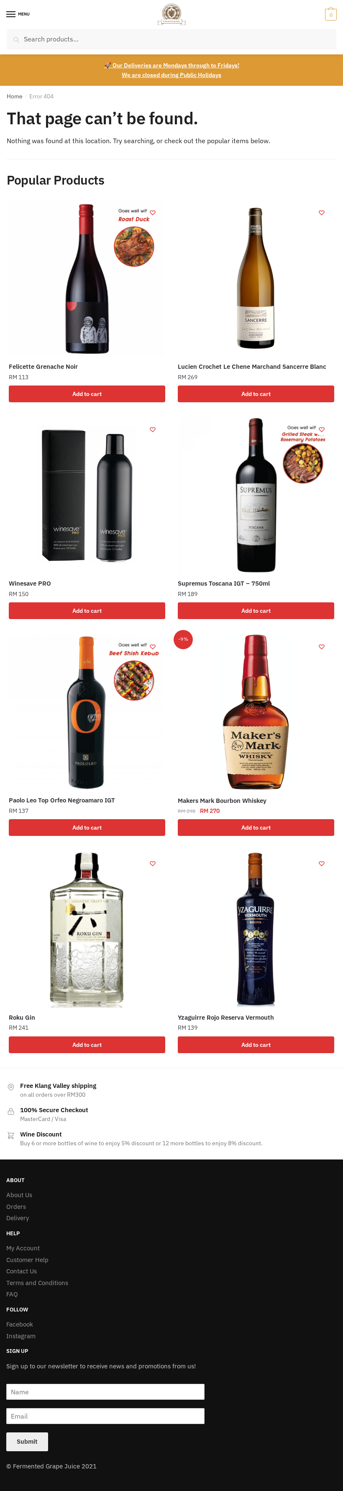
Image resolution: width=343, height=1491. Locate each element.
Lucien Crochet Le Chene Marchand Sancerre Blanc (252, 366)
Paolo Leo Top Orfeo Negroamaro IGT (62, 800)
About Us (19, 1195)
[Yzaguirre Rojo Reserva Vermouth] (256, 929)
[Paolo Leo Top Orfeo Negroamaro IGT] (87, 712)
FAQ (12, 1294)
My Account (23, 1248)
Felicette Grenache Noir (43, 366)
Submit (27, 1441)
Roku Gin (22, 1017)
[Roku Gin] (87, 929)
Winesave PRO (30, 583)
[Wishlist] (152, 212)
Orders (16, 1207)
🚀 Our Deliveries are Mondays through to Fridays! (171, 65)
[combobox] (171, 39)
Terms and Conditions (37, 1283)
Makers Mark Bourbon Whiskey (222, 801)
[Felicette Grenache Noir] (87, 278)
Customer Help (27, 1260)
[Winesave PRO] (87, 495)
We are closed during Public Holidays (171, 75)
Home (15, 96)
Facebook (19, 1324)
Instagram (21, 1336)
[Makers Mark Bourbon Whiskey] (256, 712)
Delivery (17, 1218)
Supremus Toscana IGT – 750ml (224, 583)
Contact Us (21, 1271)
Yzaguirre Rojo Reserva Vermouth (226, 1017)
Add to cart (87, 394)
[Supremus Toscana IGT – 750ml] (256, 495)
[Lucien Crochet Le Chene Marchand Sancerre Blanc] (256, 278)
